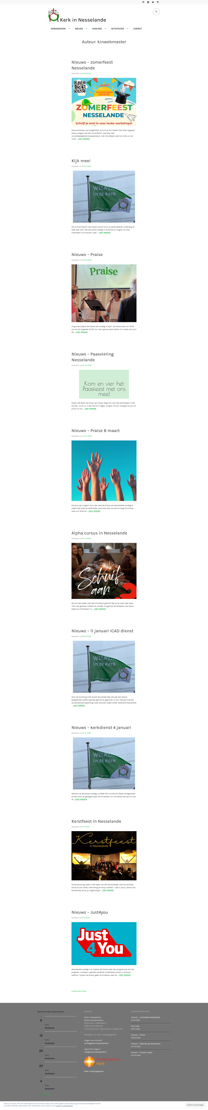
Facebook (148, 2)
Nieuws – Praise (87, 254)
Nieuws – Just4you (90, 912)
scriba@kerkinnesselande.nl (96, 1043)
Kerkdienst (49, 1028)
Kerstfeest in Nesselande (96, 821)
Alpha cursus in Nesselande (99, 533)
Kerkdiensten (58, 28)
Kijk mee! (81, 160)
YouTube (153, 2)
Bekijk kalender (44, 1094)
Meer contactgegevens (94, 1071)
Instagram (143, 2)
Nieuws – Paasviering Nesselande (145, 1044)
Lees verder (84, 139)
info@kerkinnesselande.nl (95, 1052)
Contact (137, 28)
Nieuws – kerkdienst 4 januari (101, 727)
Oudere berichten (79, 991)
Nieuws (79, 28)
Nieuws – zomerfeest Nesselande (145, 1017)
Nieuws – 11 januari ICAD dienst (102, 630)
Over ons (97, 28)
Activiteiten (117, 28)
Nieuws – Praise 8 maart (96, 430)
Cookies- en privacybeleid (64, 1106)
